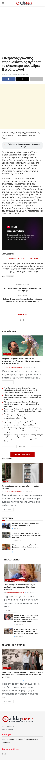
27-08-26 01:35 (28, 367)
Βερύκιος (10, 276)
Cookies (20, 739)
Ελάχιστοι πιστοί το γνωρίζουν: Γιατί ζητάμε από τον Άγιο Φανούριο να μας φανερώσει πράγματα (25, 547)
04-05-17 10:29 (6, 74)
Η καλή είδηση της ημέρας (15, 580)
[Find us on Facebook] (2, 753)
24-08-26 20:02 (30, 592)
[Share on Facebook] (8, 79)
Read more (9, 382)
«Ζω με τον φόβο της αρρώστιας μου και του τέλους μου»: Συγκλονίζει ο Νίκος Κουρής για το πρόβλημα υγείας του (22, 397)
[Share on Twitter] (22, 79)
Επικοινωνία (6, 742)
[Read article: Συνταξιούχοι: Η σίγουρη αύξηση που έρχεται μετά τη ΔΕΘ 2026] (6, 526)
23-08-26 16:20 (19, 636)
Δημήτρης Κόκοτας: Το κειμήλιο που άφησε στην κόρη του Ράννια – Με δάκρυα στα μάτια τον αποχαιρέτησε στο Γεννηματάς (21, 416)
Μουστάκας (23, 314)
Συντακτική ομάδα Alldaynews (13, 367)
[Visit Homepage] (24, 3)
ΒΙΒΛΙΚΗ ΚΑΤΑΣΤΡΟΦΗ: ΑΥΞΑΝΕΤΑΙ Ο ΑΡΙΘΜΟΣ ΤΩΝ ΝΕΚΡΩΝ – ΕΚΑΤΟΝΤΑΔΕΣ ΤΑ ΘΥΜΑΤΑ (26, 535)
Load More (22, 446)
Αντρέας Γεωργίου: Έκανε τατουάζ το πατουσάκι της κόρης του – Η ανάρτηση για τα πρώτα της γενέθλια (21, 361)
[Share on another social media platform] (36, 79)
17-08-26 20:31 (28, 491)
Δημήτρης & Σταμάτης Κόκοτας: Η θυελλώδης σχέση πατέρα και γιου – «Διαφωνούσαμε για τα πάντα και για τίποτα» (22, 674)
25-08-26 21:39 (28, 680)
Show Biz (7, 353)
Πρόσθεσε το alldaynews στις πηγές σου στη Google (24, 145)
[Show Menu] (3, 3)
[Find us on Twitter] (5, 753)
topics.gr (10, 729)
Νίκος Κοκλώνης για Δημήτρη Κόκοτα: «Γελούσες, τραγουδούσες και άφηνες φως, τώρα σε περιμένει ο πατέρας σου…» (22, 430)
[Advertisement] (22, 30)
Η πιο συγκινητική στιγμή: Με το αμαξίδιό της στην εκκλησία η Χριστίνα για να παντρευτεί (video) (26, 631)
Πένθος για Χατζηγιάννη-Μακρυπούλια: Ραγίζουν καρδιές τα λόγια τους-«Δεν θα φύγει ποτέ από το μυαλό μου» (21, 404)
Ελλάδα (6, 481)
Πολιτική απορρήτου (32, 739)
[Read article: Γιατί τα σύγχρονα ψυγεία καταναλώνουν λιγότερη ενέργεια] (22, 473)
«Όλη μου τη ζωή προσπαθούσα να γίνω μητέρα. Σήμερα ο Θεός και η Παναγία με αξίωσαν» (20, 587)
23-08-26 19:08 (19, 624)
